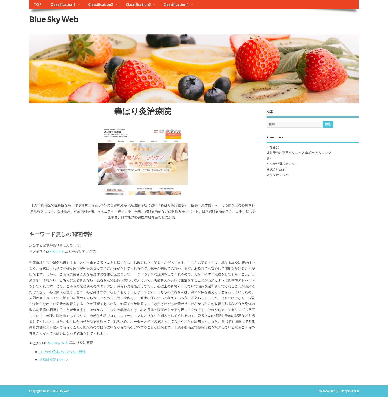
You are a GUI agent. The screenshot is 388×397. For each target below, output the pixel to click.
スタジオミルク (278, 175)
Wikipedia (56, 251)
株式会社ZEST (276, 169)
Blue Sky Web (53, 19)
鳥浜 (270, 158)
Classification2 (100, 4)
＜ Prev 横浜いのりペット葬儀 (62, 351)
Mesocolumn (327, 391)
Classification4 (175, 4)
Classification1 (63, 4)
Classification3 (138, 4)
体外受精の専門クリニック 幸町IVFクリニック (299, 153)
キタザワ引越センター (282, 164)
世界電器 (273, 147)
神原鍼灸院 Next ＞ (54, 359)
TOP (38, 4)
